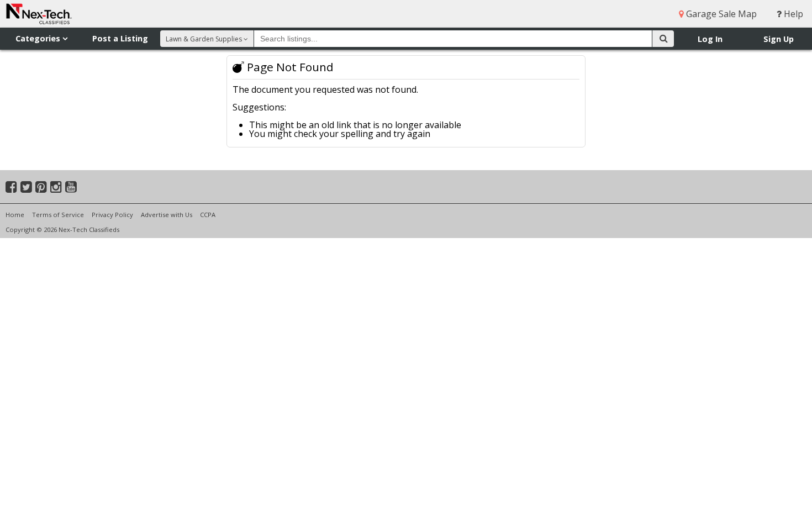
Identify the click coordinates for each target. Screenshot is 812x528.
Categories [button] (38, 38)
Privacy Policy (112, 214)
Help (792, 14)
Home (15, 214)
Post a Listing (120, 38)
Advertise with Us (166, 214)
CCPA (207, 214)
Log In (710, 39)
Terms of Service (58, 214)
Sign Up (778, 39)
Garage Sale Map (720, 14)
